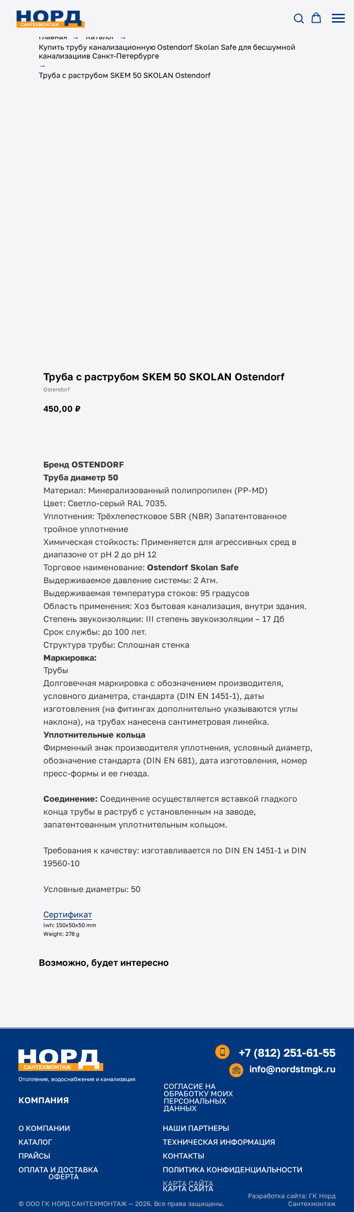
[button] (298, 18)
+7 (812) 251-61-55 (287, 1052)
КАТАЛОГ (35, 1142)
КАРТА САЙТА (188, 1188)
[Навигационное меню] (338, 18)
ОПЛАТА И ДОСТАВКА (58, 1169)
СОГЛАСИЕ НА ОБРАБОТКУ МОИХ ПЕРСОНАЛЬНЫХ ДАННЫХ (198, 1097)
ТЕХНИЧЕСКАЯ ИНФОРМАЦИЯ (219, 1142)
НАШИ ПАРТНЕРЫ (196, 1128)
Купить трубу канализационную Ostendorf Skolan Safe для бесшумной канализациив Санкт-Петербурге (167, 51)
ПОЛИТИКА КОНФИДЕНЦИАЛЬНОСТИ (232, 1169)
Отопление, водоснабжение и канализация (77, 1079)
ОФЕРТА (63, 1176)
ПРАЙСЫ (34, 1155)
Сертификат (67, 914)
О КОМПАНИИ (44, 1128)
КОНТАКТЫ (183, 1155)
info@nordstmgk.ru (292, 1068)
